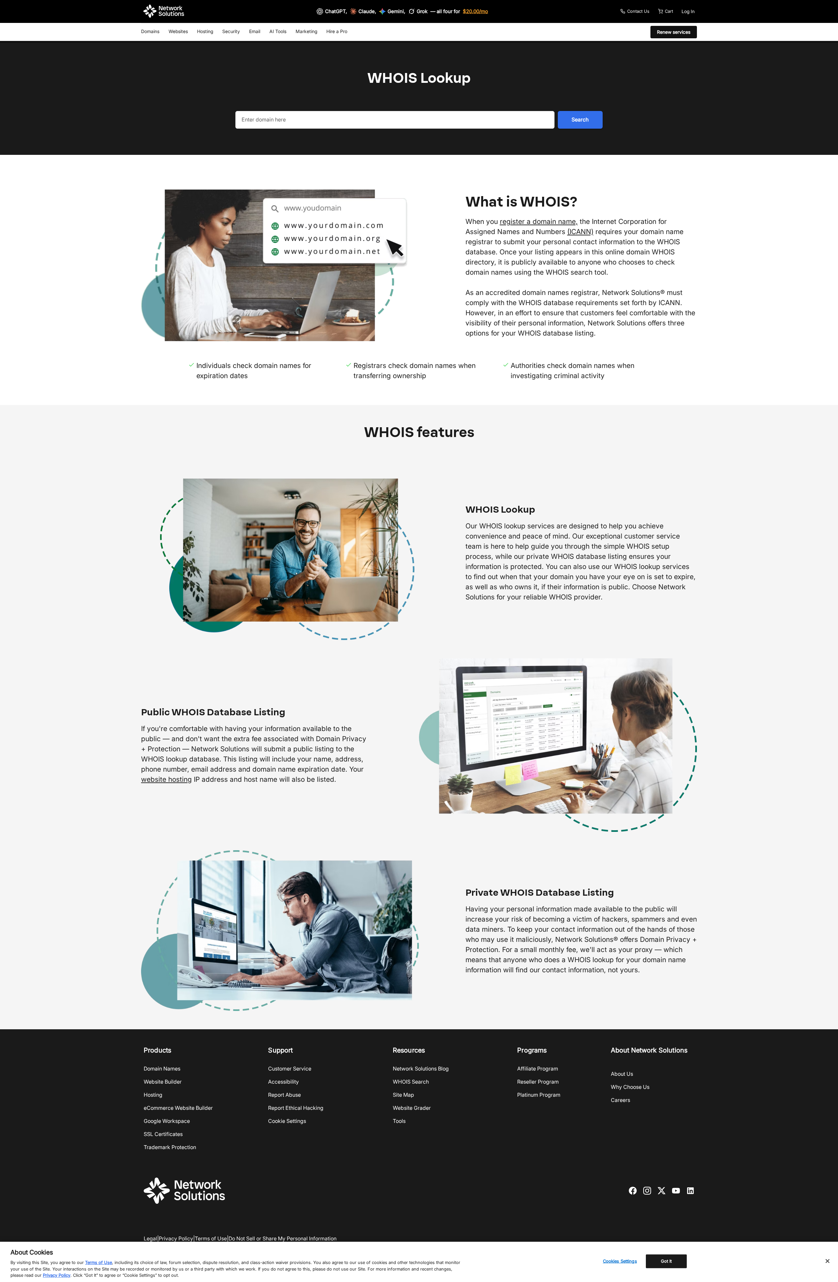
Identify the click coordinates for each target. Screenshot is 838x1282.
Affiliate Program (537, 1068)
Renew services (673, 32)
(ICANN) (580, 232)
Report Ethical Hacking (295, 1108)
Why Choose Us (630, 1087)
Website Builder (163, 1081)
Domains (150, 31)
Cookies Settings (620, 1261)
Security (231, 31)
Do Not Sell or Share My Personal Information (282, 1238)
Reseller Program (538, 1081)
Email (254, 31)
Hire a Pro (336, 31)
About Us (622, 1074)
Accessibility (283, 1081)
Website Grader (412, 1108)
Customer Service (289, 1068)
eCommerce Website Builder (178, 1108)
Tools (399, 1121)
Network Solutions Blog (421, 1068)
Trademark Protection (170, 1147)
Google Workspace (167, 1121)
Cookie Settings (287, 1121)
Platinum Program (538, 1094)
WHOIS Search (411, 1081)
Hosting (205, 31)
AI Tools (277, 31)
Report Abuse (284, 1094)
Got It (666, 1261)
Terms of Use (211, 1238)
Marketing (306, 31)
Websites (178, 31)
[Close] (827, 1261)
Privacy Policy (176, 1238)
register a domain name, (539, 221)
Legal (150, 1238)
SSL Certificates (163, 1134)
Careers (620, 1100)
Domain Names (162, 1068)
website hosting (166, 779)
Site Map (403, 1094)
